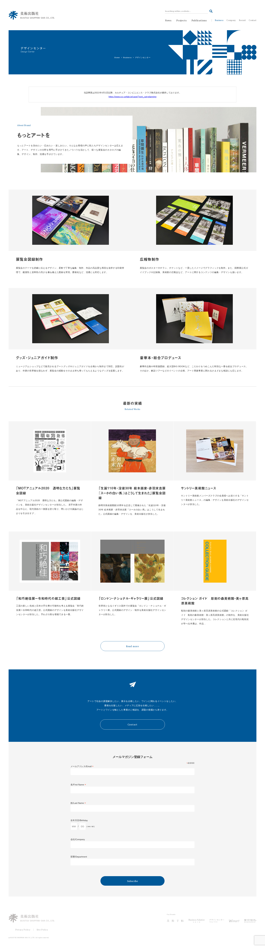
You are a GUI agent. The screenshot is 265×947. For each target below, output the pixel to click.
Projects (181, 20)
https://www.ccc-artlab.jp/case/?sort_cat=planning (132, 97)
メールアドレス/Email (82, 766)
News (168, 20)
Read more (132, 646)
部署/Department (79, 856)
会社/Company (78, 839)
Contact (252, 20)
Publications (199, 20)
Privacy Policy (22, 929)
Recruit (242, 20)
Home (117, 57)
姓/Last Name (78, 803)
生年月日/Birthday (79, 820)
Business (219, 20)
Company (231, 20)
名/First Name (78, 784)
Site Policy (42, 929)
